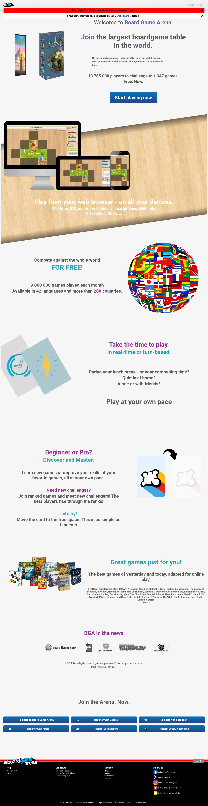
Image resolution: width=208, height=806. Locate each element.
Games (107, 773)
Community (108, 776)
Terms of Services (126, 803)
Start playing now (133, 97)
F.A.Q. (9, 773)
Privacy (138, 803)
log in (200, 5)
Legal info (102, 803)
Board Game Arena (66, 803)
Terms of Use (112, 803)
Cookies (145, 803)
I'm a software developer (65, 773)
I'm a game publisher (64, 771)
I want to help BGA (63, 776)
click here (124, 16)
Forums (107, 778)
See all (146, 602)
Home (106, 771)
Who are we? (12, 771)
